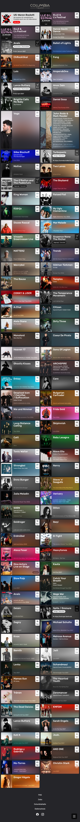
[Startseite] (40, 6)
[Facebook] (37, 814)
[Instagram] (42, 814)
